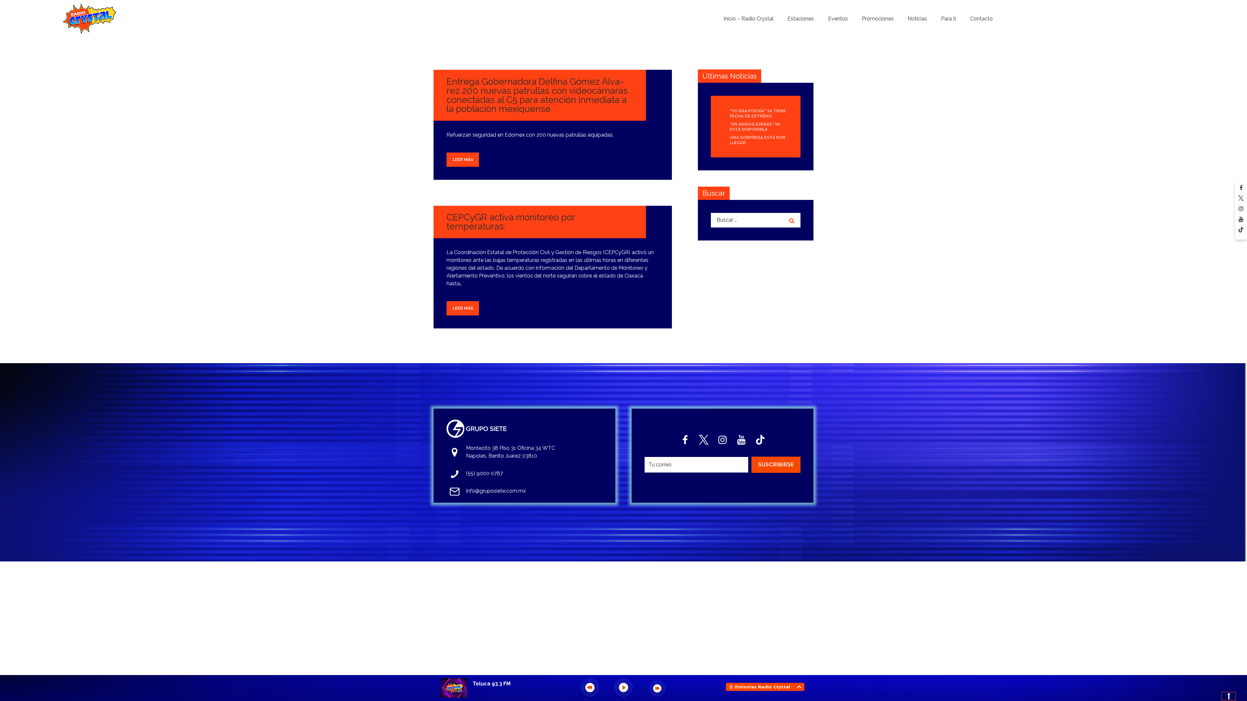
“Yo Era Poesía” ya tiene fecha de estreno (758, 113)
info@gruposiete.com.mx (496, 491)
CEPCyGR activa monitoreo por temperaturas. (511, 222)
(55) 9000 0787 (484, 473)
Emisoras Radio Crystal (762, 686)
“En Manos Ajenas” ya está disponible (755, 127)
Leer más (463, 159)
